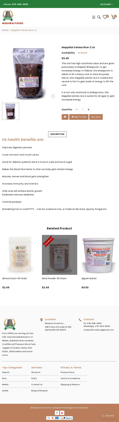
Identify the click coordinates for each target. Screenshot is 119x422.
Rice (4, 378)
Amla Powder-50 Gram (54, 278)
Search (5, 372)
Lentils (5, 390)
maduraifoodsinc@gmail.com (99, 329)
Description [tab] (57, 134)
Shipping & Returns (70, 384)
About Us (35, 372)
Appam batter (89, 278)
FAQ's (34, 378)
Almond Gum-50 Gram (14, 278)
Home (5, 30)
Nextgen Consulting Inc (77, 407)
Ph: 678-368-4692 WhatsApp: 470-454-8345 (97, 325)
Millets (5, 384)
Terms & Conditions (70, 378)
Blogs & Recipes (39, 390)
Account (106, 4)
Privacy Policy (67, 372)
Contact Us (36, 384)
